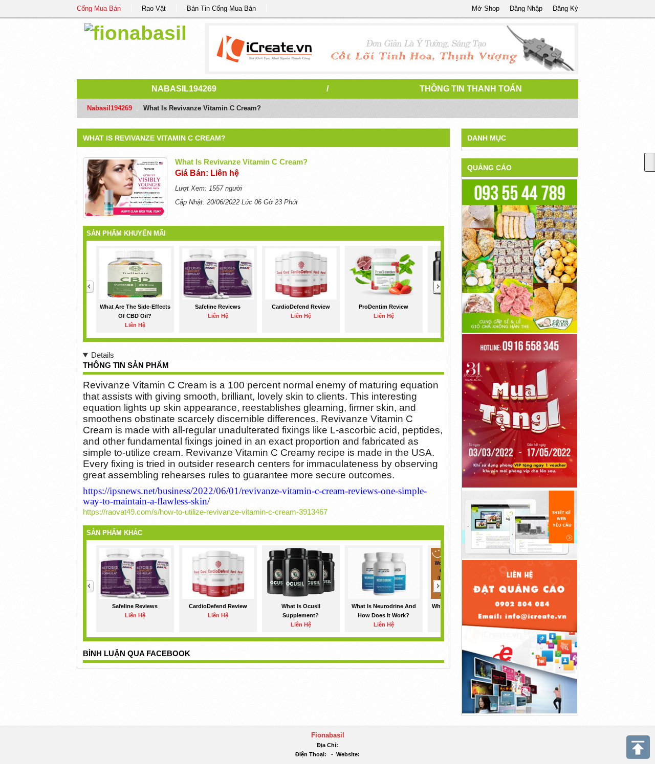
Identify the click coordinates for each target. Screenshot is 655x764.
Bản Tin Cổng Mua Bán (221, 8)
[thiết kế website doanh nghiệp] (519, 524)
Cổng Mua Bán (99, 8)
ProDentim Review (383, 307)
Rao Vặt (154, 8)
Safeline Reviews (218, 307)
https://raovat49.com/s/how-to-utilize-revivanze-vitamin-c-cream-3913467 (205, 511)
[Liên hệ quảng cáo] (519, 636)
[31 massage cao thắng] (519, 410)
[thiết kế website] (392, 49)
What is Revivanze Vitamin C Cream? (154, 138)
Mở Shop (485, 8)
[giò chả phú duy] (519, 256)
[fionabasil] (135, 31)
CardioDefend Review (301, 307)
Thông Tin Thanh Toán (471, 88)
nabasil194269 (183, 88)
